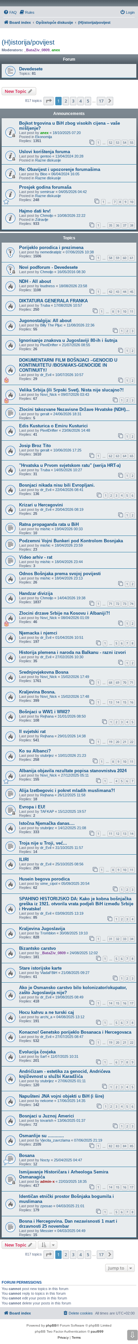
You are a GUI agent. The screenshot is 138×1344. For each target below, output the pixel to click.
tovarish (46, 1120)
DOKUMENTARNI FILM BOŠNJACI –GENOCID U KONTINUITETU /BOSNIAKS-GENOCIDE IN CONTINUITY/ (68, 365)
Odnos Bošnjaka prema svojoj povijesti (60, 573)
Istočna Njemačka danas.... (47, 823)
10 (131, 202)
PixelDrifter (49, 345)
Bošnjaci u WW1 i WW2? (44, 711)
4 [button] (80, 101)
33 (124, 939)
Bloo (43, 174)
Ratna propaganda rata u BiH (49, 524)
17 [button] (101, 101)
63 (117, 456)
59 (117, 258)
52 (110, 142)
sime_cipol (48, 883)
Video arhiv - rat (35, 557)
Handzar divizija (36, 593)
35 (110, 225)
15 (124, 702)
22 (131, 742)
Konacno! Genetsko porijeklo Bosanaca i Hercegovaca (75, 1032)
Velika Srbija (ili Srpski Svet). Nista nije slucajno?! (71, 389)
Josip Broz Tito (35, 445)
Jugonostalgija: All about (45, 320)
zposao (46, 1206)
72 (117, 604)
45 (131, 292)
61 (131, 258)
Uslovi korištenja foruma (44, 151)
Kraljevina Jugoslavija (42, 928)
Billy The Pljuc (51, 325)
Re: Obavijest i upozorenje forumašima (59, 169)
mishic (45, 529)
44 (124, 292)
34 (131, 939)
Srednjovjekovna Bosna (43, 672)
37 (124, 225)
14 (117, 702)
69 (117, 682)
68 (110, 682)
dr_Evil (45, 375)
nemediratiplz (51, 252)
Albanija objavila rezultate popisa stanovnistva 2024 (73, 770)
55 (131, 142)
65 (131, 456)
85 (131, 1146)
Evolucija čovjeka (37, 1051)
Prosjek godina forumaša (45, 187)
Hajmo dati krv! (35, 210)
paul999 (97, 1331)
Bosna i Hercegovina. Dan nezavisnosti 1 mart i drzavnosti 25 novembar (68, 1224)
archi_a (46, 1017)
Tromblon (48, 933)
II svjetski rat (32, 731)
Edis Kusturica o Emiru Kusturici (53, 425)
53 (117, 142)
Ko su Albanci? (35, 750)
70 (124, 682)
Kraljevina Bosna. (37, 691)
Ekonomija (43, 137)
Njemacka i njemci (38, 632)
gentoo (45, 156)
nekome (46, 1101)
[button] (49, 101)
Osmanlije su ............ (41, 1135)
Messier (46, 1231)
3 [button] (73, 101)
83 (117, 1146)
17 (131, 1003)
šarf (43, 1056)
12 (117, 834)
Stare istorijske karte (40, 968)
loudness (47, 286)
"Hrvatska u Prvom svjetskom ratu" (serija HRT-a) (70, 465)
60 (124, 258)
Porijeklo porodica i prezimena (51, 247)
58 (110, 258)
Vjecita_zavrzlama (55, 1140)
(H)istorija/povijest (28, 42)
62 (110, 456)
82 (110, 1146)
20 (117, 742)
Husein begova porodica (44, 878)
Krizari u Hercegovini (41, 504)
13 (110, 702)
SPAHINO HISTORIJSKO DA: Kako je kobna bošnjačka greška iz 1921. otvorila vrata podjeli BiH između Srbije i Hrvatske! (76, 903)
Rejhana (47, 716)
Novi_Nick (48, 394)
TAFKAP (47, 811)
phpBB (51, 1325)
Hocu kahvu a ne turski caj (46, 1012)
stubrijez (47, 755)
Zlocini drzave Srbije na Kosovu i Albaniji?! (64, 613)
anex (56, 50)
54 (124, 142)
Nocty (45, 1160)
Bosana (26, 1155)
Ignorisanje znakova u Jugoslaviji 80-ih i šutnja (68, 340)
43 (117, 292)
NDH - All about (35, 281)
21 (124, 742)
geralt (44, 414)
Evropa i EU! (32, 806)
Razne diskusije (48, 160)
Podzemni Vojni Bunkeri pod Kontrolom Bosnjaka (71, 540)
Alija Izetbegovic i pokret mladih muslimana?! (67, 790)
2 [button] (66, 101)
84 (124, 1146)
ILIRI (24, 859)
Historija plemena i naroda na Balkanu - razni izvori (72, 652)
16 (131, 702)
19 (110, 742)
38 (131, 225)
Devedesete (31, 68)
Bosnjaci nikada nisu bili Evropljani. (57, 485)
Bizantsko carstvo (37, 948)
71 (110, 604)
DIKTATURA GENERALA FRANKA (53, 300)
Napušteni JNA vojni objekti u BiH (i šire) (61, 1096)
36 (117, 225)
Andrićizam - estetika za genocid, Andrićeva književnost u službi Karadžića (64, 1074)
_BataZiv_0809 (37, 50)
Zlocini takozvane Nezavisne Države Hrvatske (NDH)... (74, 409)
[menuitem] (10, 12)
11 (131, 311)
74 (131, 604)
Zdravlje (41, 220)
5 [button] (88, 101)
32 (117, 939)
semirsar (47, 192)
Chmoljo (46, 215)
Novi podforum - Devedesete (48, 267)
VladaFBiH (48, 973)
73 (124, 604)
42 (110, 292)
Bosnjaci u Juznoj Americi (46, 1115)
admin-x (47, 1181)
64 (124, 456)
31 (110, 939)
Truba (45, 305)
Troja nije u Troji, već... (43, 843)
